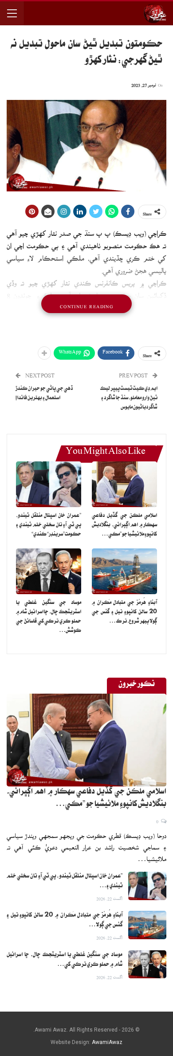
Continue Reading (86, 304)
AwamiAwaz (107, 1042)
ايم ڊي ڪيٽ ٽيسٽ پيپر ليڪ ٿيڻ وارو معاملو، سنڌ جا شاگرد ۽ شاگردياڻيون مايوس (128, 398)
